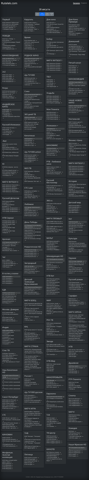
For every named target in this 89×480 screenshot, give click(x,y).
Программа (76, 3)
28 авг (42, 14)
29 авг (47, 14)
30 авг (51, 14)
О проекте (84, 3)
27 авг (37, 14)
